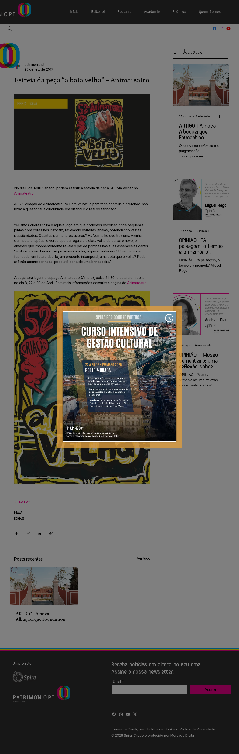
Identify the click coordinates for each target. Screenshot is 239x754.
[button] (169, 318)
